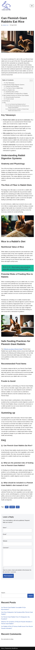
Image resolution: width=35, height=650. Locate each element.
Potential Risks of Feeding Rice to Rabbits (17, 93)
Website (5, 541)
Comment (6, 547)
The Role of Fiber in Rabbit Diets (14, 88)
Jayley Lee (5, 25)
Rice (18, 506)
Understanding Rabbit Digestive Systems (13, 84)
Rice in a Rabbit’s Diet (9, 90)
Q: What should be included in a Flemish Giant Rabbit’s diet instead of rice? (18, 110)
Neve (2, 648)
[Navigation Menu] (32, 5)
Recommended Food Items (13, 97)
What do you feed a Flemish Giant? (13, 349)
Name (5, 527)
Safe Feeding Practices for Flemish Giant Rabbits (16, 95)
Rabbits (12, 506)
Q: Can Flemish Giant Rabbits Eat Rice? (17, 104)
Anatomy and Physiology (12, 86)
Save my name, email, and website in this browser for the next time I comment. (17, 571)
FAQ (4, 102)
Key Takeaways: (10, 82)
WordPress (15, 648)
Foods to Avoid (10, 99)
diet (7, 506)
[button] (30, 80)
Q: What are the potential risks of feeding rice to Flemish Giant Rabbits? (18, 106)
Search (3, 592)
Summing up (6, 100)
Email (5, 534)
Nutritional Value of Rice (12, 91)
